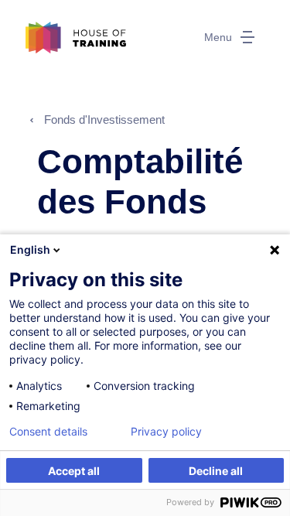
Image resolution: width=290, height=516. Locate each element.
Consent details (48, 431)
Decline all (216, 470)
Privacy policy (166, 431)
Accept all (74, 470)
